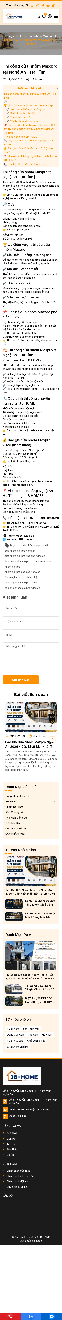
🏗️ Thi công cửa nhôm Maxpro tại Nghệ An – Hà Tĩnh (30, 130)
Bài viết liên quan (31, 694)
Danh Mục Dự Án (19, 935)
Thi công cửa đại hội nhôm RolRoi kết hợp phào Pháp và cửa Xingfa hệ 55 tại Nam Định (29, 976)
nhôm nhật (32, 577)
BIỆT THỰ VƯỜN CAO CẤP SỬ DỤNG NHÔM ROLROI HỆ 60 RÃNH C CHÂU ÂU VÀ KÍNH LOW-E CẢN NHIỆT (39, 1000)
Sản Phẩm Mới (31, 1028)
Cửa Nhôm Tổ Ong (16, 828)
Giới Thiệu (12, 1133)
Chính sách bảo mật (18, 1170)
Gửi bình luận (21, 680)
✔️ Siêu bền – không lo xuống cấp (26, 109)
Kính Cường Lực (14, 812)
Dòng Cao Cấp (15, 1034)
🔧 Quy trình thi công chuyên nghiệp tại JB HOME (28, 142)
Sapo (39, 1240)
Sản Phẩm (12, 1149)
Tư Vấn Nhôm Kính (20, 850)
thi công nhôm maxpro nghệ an (22, 587)
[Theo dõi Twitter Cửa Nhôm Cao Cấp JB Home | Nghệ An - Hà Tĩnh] (53, 5)
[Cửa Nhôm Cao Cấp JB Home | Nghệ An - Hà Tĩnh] (31, 1076)
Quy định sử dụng (17, 1186)
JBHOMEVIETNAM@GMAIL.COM (29, 1109)
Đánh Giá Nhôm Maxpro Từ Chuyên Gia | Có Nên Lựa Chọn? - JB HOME (40, 902)
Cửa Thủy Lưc (15, 1040)
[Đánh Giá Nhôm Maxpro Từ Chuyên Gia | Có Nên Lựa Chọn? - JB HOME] (14, 904)
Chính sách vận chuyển (20, 1176)
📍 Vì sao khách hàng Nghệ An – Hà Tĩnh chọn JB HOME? (31, 158)
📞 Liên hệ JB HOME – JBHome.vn (24, 164)
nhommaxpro (43, 561)
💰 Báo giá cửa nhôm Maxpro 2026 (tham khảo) (28, 150)
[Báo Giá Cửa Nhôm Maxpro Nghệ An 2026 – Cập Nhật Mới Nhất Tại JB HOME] (31, 717)
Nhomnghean (12, 577)
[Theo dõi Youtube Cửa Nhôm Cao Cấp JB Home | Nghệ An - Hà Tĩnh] (48, 5)
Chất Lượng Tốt (36, 1040)
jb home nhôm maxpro (17, 561)
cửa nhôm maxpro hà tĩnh (36, 545)
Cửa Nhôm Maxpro (17, 1046)
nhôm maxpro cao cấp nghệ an (22, 571)
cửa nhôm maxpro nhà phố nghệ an (25, 555)
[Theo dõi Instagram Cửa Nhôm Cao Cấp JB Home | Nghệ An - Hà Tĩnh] (37, 5)
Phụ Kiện (33, 1034)
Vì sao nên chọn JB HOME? (22, 136)
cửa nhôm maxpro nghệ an (20, 550)
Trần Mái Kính (13, 823)
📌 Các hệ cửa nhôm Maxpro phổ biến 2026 (30, 125)
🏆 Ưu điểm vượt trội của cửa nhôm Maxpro (29, 105)
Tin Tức (11, 1144)
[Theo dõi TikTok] (32, 5)
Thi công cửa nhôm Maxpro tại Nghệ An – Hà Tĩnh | (30, 95)
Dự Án (10, 1154)
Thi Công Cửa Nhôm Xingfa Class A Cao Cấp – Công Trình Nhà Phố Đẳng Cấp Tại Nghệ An (40, 987)
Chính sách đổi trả (17, 1181)
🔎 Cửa (8, 101)
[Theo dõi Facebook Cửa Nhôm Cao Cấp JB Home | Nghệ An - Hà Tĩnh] (42, 5)
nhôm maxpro (12, 566)
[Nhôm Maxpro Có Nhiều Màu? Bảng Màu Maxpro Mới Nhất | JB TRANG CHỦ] (14, 916)
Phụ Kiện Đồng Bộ (16, 817)
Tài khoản (50, 16)
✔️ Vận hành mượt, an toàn (22, 121)
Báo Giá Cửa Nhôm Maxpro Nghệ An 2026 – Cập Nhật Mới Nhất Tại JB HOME (30, 744)
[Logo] (14, 16)
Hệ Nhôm (11, 801)
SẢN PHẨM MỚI (15, 834)
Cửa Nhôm (13, 1028)
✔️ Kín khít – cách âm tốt (20, 113)
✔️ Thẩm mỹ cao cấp (19, 117)
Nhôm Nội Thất (14, 807)
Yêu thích (45, 15)
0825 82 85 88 (18, 1116)
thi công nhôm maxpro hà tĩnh (21, 582)
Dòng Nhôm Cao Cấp (17, 796)
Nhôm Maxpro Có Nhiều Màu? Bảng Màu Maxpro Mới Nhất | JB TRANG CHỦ (40, 915)
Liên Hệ (11, 1138)
